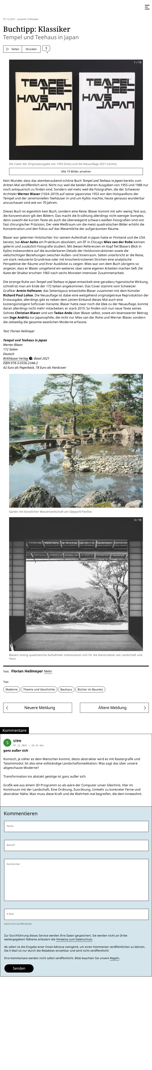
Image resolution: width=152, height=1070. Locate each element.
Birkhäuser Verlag (15, 358)
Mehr (48, 671)
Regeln (114, 958)
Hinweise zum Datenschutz (74, 939)
